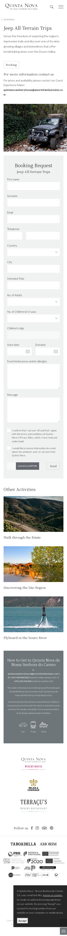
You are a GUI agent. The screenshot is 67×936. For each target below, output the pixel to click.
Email (10, 212)
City (9, 262)
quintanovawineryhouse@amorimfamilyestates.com (33, 673)
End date (40, 344)
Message (12, 394)
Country (12, 245)
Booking (11, 65)
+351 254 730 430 (22, 681)
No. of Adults (14, 295)
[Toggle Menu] (60, 7)
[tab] (23, 727)
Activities (9, 19)
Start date (13, 344)
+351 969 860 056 (19, 677)
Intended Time (15, 278)
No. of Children (21, 311)
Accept (22, 920)
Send (53, 466)
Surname (12, 195)
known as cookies (52, 895)
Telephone (13, 229)
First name (13, 179)
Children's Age (15, 328)
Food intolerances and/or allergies (27, 361)
